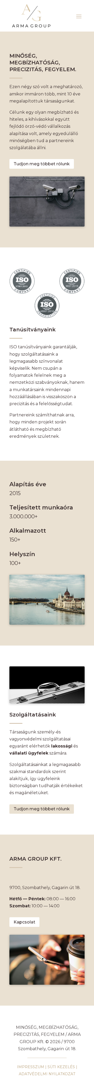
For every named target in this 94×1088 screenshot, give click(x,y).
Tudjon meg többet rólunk (42, 163)
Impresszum (30, 1067)
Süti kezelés (61, 1067)
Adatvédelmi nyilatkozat (47, 1074)
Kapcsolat (24, 922)
